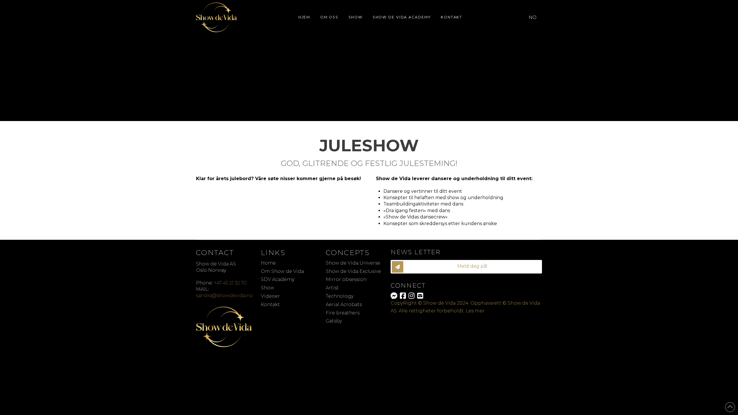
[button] (466, 266)
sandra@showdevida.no (224, 295)
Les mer (475, 311)
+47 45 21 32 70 (230, 283)
